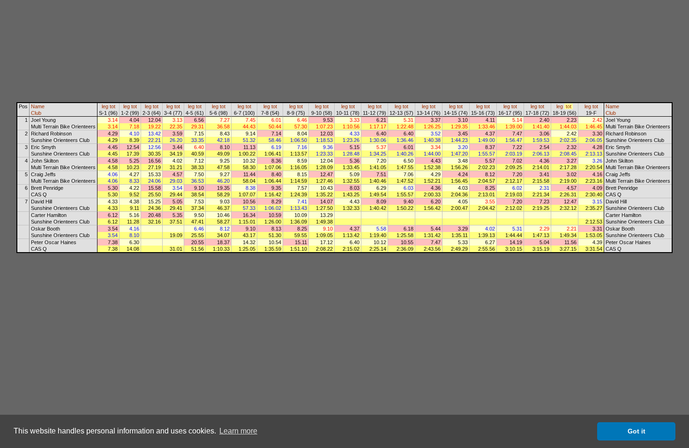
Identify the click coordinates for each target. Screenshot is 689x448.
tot (112, 106)
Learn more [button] (238, 431)
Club (36, 113)
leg (105, 106)
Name (38, 106)
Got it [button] (636, 431)
